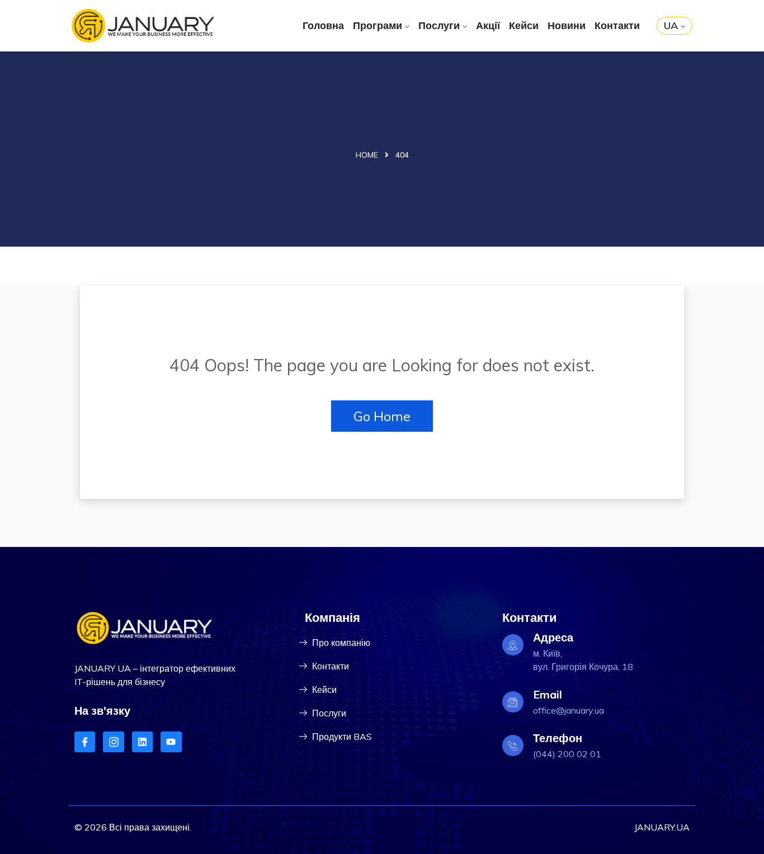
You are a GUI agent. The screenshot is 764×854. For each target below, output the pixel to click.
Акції (488, 25)
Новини (567, 25)
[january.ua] (143, 26)
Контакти (617, 25)
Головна (323, 25)
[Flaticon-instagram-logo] (113, 742)
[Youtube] (171, 742)
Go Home (382, 416)
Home (367, 155)
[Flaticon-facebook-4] (84, 742)
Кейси (524, 25)
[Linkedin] (142, 742)
